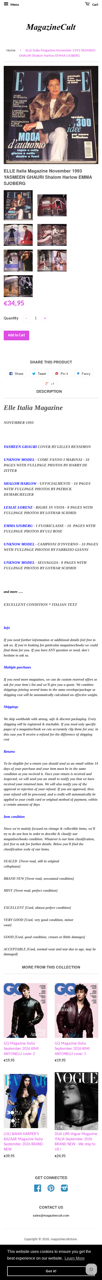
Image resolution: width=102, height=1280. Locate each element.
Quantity (11, 318)
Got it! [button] (51, 1271)
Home (10, 50)
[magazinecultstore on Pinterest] (51, 1190)
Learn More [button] (75, 1258)
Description (49, 391)
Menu (14, 5)
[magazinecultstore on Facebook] (37, 1190)
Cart (95, 5)
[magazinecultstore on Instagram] (64, 1190)
